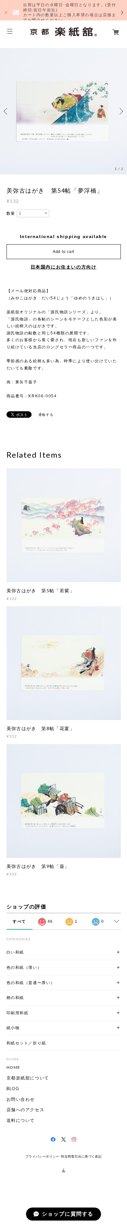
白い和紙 (15, 952)
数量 (11, 213)
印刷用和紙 (18, 1012)
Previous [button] (6, 111)
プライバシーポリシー (42, 1156)
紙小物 (13, 1027)
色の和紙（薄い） (24, 967)
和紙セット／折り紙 (26, 1043)
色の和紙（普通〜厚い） (31, 982)
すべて (19, 921)
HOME (14, 1067)
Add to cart (63, 251)
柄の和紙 (15, 997)
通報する (45, 414)
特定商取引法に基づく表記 (81, 1156)
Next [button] (120, 111)
